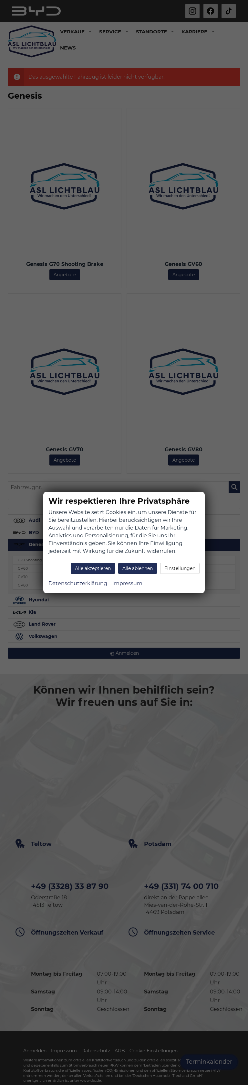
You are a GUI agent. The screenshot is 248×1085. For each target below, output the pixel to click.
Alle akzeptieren (93, 568)
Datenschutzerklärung (77, 583)
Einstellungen (179, 568)
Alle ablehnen (137, 568)
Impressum (127, 583)
